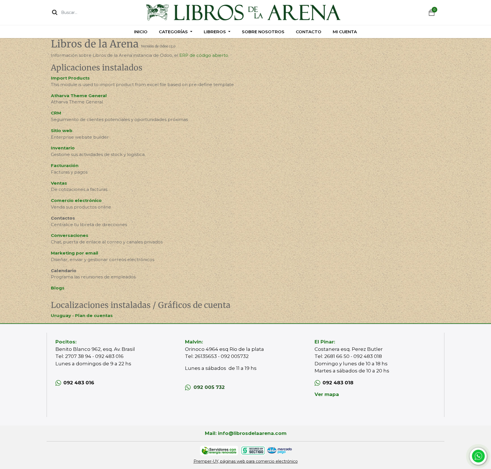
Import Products (70, 78)
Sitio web (61, 130)
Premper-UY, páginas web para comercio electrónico (246, 461)
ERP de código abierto (203, 55)
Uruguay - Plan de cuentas (82, 315)
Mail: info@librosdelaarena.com (245, 433)
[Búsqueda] (55, 12)
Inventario (63, 148)
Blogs (58, 288)
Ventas (59, 183)
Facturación (64, 165)
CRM (56, 113)
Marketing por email (74, 253)
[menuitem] (140, 31)
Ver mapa (327, 394)
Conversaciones (69, 235)
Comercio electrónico (76, 200)
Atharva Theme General (79, 95)
